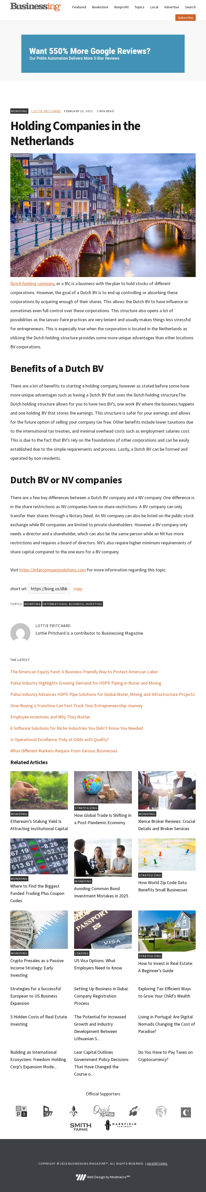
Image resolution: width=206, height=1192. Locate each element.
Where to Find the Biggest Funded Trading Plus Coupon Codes (37, 893)
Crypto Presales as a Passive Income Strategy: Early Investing (37, 968)
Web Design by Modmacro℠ (108, 1177)
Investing (94, 604)
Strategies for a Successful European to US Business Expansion (35, 996)
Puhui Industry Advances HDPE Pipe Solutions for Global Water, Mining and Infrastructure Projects (102, 694)
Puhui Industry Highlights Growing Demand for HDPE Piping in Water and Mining (85, 683)
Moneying (19, 111)
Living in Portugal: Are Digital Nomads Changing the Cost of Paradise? (166, 1024)
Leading (81, 953)
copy (77, 588)
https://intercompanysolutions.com (52, 570)
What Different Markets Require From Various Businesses (63, 751)
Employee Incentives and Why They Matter (50, 717)
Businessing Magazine (35, 7)
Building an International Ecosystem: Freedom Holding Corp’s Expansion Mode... (38, 1059)
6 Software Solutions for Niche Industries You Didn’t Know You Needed (76, 728)
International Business (63, 604)
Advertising (157, 1163)
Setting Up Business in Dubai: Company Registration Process (101, 996)
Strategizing (86, 808)
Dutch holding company (32, 283)
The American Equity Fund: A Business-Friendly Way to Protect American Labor (84, 672)
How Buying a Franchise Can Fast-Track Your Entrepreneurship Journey (76, 705)
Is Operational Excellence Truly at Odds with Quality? (59, 739)
